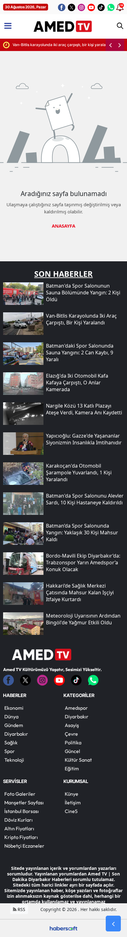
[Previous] (110, 45)
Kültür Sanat (78, 760)
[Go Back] (113, 924)
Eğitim (72, 768)
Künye (71, 794)
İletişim (73, 802)
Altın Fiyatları (19, 828)
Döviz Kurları (18, 820)
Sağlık (11, 742)
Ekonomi (13, 708)
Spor (9, 751)
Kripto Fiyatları (21, 837)
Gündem (13, 725)
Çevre (71, 734)
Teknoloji (14, 760)
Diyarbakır (16, 734)
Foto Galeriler (19, 794)
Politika (73, 742)
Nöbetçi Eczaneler (24, 846)
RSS (20, 909)
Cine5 (71, 811)
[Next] (119, 45)
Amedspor (76, 708)
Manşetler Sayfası (24, 802)
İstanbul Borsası (21, 811)
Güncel (72, 751)
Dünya (11, 716)
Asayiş (72, 725)
